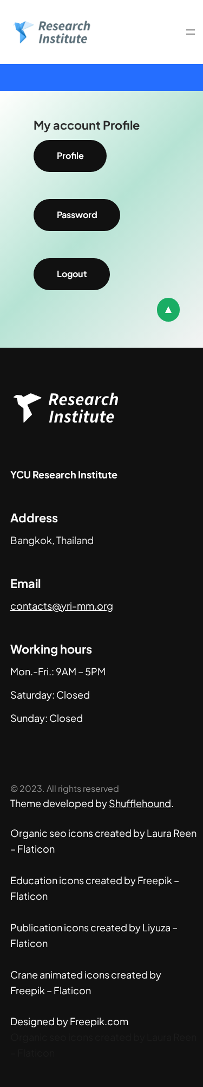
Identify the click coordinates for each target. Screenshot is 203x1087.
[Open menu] (190, 32)
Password (77, 214)
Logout (72, 273)
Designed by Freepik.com (69, 1021)
